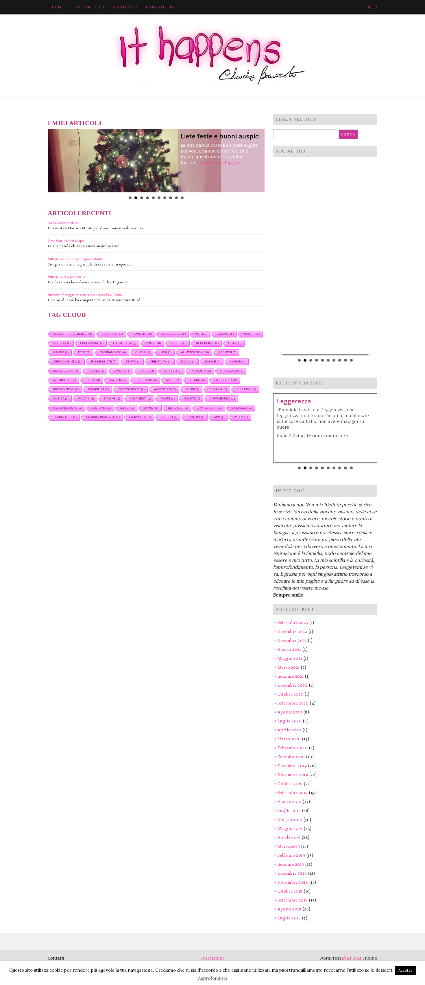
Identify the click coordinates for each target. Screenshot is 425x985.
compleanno (222, 398)
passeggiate (103, 361)
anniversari (209, 407)
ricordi (96, 370)
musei (127, 407)
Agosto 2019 (289, 801)
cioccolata (225, 380)
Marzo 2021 (289, 667)
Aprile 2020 (289, 730)
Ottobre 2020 (291, 694)
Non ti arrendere (336, 401)
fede (84, 352)
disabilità (98, 389)
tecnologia (65, 417)
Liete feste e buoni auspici (220, 136)
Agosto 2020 (290, 712)
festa (234, 343)
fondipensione (67, 407)
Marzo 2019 (289, 846)
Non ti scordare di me (63, 223)
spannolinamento (103, 417)
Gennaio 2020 (291, 756)
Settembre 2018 (293, 900)
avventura (165, 389)
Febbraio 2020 (292, 748)
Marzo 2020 (289, 739)
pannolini (201, 370)
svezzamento (131, 389)
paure (167, 398)
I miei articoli (88, 7)
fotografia (124, 343)
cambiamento (113, 352)
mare (172, 380)
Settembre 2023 (293, 622)
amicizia (117, 380)
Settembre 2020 (293, 703)
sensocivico (65, 370)
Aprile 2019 (289, 837)
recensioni (207, 343)
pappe (147, 370)
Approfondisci (212, 978)
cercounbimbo (67, 361)
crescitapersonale (72, 333)
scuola (178, 343)
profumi (195, 417)
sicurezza (241, 407)
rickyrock (140, 417)
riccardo (112, 333)
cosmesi (227, 352)
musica (61, 398)
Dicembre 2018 (292, 873)
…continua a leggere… (221, 162)
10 (182, 197)
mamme (61, 352)
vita (201, 333)
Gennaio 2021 (291, 676)
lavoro (122, 370)
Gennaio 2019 (291, 864)
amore (153, 343)
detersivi (178, 407)
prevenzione (66, 389)
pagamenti (140, 398)
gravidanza (231, 370)
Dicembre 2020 (293, 685)
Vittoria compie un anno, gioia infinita (75, 259)
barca (93, 380)
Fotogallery (160, 7)
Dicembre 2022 (292, 631)
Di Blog (353, 958)
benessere (173, 333)
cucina (225, 333)
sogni (192, 389)
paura (241, 417)
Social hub (125, 7)
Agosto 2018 (289, 909)
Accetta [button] (405, 970)
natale (212, 361)
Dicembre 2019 (292, 765)
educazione (92, 343)
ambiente (101, 407)
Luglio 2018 (289, 918)
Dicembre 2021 (292, 640)
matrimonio (64, 380)
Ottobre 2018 (290, 891)
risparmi (218, 389)
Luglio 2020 (290, 721)
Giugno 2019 (290, 819)
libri (165, 352)
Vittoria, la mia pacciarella (66, 277)
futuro (197, 380)
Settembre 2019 (293, 792)
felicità (62, 343)
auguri (237, 361)
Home (58, 7)
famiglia (142, 333)
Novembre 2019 (293, 774)
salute (192, 398)
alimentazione (195, 352)
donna (188, 361)
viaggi (251, 333)
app (219, 417)
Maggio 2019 (290, 828)
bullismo (246, 389)
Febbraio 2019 (291, 855)
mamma (150, 407)
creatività (160, 361)
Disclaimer (212, 958)
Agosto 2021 (289, 649)
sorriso (172, 370)
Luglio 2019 (289, 810)
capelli (168, 417)
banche (112, 398)
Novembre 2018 (293, 882)
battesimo (146, 380)
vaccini (86, 398)
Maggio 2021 (290, 658)
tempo (133, 361)
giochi (142, 352)
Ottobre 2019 (290, 783)
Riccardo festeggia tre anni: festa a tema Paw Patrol (85, 295)
